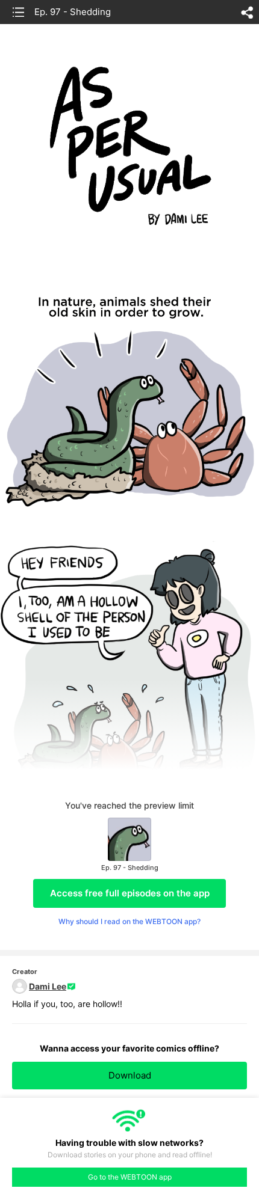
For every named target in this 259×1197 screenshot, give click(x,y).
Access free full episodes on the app (130, 893)
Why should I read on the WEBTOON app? (129, 921)
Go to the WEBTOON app (130, 1176)
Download (129, 1075)
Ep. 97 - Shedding (72, 11)
